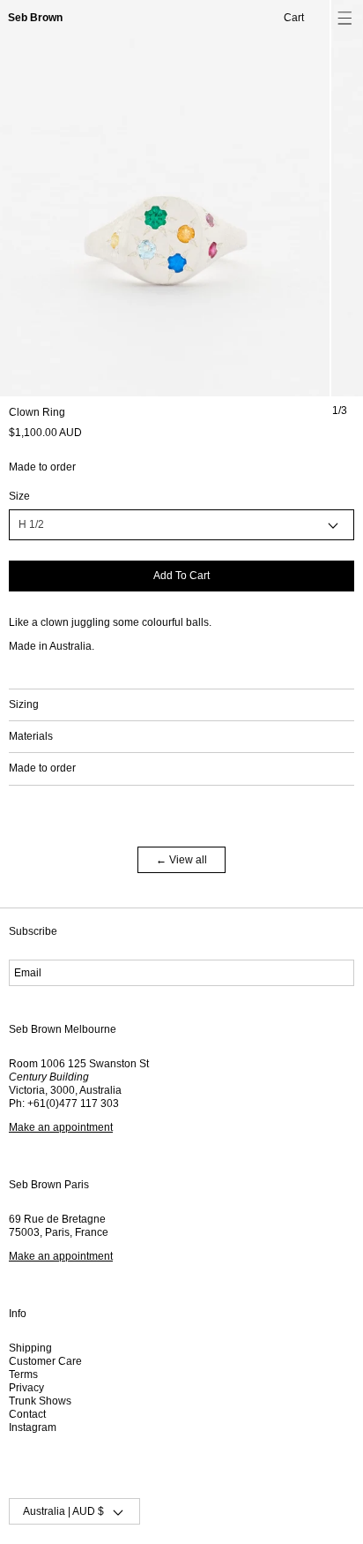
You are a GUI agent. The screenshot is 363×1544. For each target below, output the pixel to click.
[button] (345, 18)
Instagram (32, 1427)
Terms (23, 1374)
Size (19, 496)
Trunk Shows (40, 1401)
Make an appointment (61, 1127)
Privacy (26, 1388)
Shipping (30, 1348)
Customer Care (45, 1361)
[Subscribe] (330, 973)
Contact (27, 1414)
